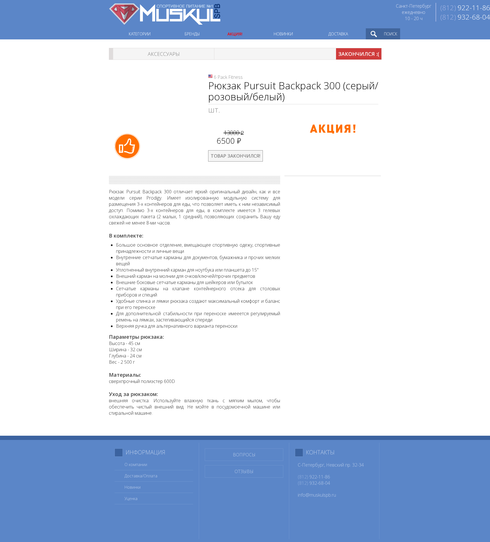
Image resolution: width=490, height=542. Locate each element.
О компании (135, 464)
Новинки (132, 487)
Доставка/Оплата (140, 476)
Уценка (131, 498)
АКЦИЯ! (234, 34)
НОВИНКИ (283, 34)
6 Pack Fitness (228, 77)
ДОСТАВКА (338, 34)
